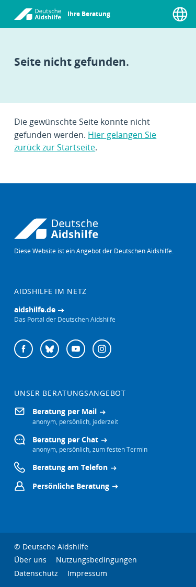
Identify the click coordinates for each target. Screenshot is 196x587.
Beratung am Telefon (70, 467)
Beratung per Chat (65, 439)
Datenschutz (36, 573)
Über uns (30, 560)
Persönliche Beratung (70, 486)
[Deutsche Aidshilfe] (98, 228)
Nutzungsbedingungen (96, 560)
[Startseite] (37, 14)
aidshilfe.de (34, 309)
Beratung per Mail (64, 411)
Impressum (87, 573)
